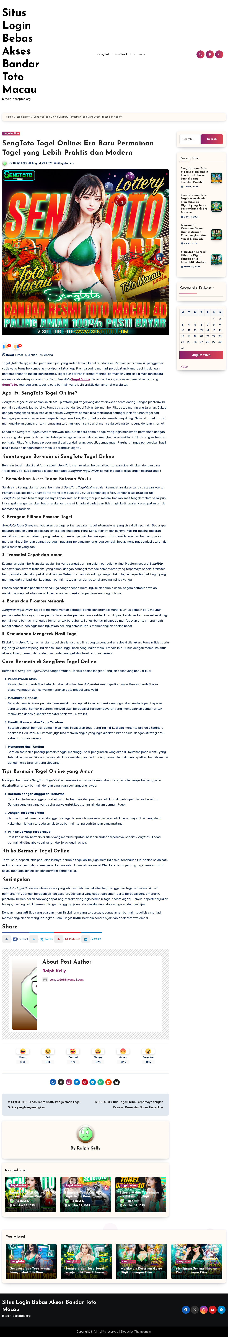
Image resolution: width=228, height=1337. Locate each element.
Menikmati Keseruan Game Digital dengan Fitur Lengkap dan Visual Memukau (193, 232)
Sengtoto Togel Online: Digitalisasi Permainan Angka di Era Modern (82, 1196)
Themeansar (142, 1331)
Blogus (125, 1331)
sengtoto (104, 54)
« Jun (184, 366)
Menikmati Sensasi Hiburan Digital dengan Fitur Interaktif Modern (196, 1272)
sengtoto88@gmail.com (67, 979)
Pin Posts (137, 54)
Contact (121, 54)
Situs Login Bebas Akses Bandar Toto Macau (20, 52)
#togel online (65, 163)
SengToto (9, 384)
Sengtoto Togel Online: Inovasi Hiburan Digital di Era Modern (29, 1196)
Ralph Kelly (20, 163)
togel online (11, 133)
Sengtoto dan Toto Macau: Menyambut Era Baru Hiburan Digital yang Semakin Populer (194, 175)
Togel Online (80, 379)
